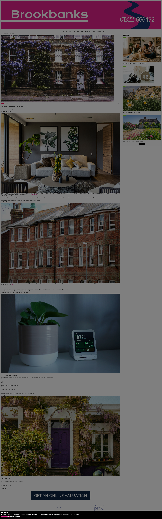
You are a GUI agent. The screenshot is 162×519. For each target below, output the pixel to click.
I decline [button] (7, 516)
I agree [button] (3, 516)
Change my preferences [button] (15, 516)
